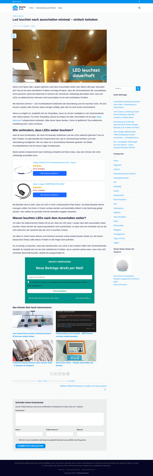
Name (18, 430)
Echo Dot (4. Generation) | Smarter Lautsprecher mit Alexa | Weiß (126, 279)
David (33, 26)
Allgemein (118, 165)
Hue (115, 204)
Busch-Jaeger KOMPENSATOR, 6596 (49, 184)
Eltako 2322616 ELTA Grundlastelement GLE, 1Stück (55, 163)
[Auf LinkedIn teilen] (68, 374)
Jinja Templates (120, 217)
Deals (60, 8)
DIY (115, 182)
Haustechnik (119, 195)
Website (80, 430)
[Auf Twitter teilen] (56, 374)
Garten (116, 191)
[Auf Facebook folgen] (139, 1)
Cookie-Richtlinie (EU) (88, 470)
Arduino (117, 169)
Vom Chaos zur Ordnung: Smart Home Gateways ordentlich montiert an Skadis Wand (126, 114)
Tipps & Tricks (18, 16)
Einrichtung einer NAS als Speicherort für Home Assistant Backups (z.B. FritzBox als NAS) (126, 124)
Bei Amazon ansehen (50, 173)
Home (31, 8)
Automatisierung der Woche (46, 8)
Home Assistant (120, 200)
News (116, 221)
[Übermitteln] (138, 88)
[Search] (139, 8)
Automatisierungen (121, 178)
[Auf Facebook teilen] (52, 374)
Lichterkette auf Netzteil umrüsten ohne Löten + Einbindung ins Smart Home (127, 104)
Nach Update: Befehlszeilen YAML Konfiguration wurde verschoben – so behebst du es (126, 135)
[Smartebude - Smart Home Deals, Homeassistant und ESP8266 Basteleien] (19, 7)
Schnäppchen (119, 234)
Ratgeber (117, 230)
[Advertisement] (127, 49)
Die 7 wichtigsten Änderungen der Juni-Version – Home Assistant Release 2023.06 (126, 145)
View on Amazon (120, 285)
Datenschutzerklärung (67, 298)
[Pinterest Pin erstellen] (64, 374)
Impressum (61, 470)
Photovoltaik (118, 225)
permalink (72, 381)
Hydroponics (119, 208)
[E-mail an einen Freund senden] (60, 374)
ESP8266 (117, 187)
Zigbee (116, 243)
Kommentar (20, 410)
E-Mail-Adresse (52, 430)
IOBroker (117, 213)
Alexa (116, 161)
